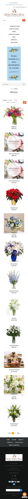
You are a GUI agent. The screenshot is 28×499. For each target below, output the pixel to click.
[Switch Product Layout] (24, 102)
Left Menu (5, 84)
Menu (4, 20)
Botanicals (14, 39)
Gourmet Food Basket (14, 369)
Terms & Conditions (14, 445)
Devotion (14, 318)
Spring (14, 31)
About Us (20, 439)
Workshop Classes (15, 26)
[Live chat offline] (25, 495)
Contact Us (10, 442)
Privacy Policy (19, 442)
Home (12, 88)
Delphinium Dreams (14, 291)
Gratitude (14, 396)
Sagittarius (14, 126)
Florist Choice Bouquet (14, 153)
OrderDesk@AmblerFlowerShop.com (14, 4)
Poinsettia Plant (14, 208)
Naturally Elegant (14, 423)
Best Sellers (14, 42)
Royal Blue (14, 235)
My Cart (14, 439)
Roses (14, 37)
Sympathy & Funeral (14, 34)
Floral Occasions (14, 29)
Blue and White (14, 264)
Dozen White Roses (14, 345)
